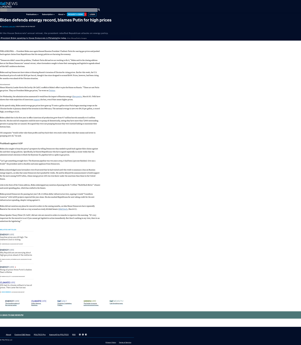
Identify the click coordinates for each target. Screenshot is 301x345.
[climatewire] (8, 282)
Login (92, 14)
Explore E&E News (22, 334)
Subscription (47, 14)
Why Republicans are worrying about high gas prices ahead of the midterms (16, 253)
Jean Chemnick (6, 292)
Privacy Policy (111, 342)
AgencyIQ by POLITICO (59, 334)
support (37, 99)
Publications (31, 14)
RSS (73, 334)
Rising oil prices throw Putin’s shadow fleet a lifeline (16, 270)
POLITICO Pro (40, 334)
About (60, 14)
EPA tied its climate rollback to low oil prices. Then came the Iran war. (16, 286)
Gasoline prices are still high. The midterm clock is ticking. (14, 238)
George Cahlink (8, 26)
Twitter (52, 90)
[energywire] (7, 234)
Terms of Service (125, 342)
